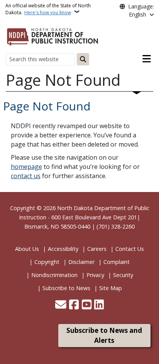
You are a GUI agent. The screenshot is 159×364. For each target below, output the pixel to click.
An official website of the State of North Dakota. (48, 9)
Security (123, 275)
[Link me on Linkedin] (99, 305)
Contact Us (129, 248)
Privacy (95, 275)
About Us (27, 248)
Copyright (46, 261)
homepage (26, 166)
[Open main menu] (146, 59)
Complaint (116, 261)
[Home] (52, 35)
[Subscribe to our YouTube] (86, 305)
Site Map (110, 288)
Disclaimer (81, 261)
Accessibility (63, 248)
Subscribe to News (66, 288)
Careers (97, 248)
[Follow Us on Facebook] (74, 305)
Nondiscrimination (54, 275)
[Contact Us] (60, 305)
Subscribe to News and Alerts (104, 335)
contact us (26, 176)
